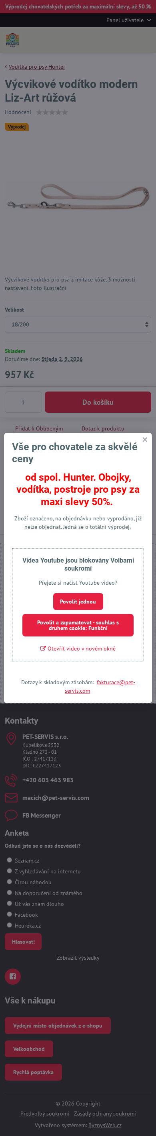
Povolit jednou (78, 601)
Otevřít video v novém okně (81, 648)
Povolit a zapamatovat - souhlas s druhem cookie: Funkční (78, 625)
